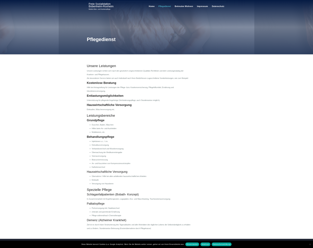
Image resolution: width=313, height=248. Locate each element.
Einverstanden (192, 244)
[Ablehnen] (310, 244)
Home (152, 6)
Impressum (202, 6)
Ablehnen (205, 244)
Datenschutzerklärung (221, 244)
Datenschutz (218, 6)
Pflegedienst (164, 6)
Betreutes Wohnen (184, 6)
